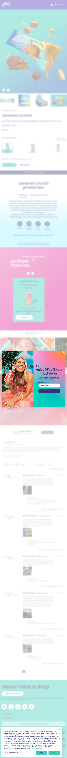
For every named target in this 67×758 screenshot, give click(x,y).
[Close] (60, 729)
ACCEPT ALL (54, 753)
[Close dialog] (63, 352)
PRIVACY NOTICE (23, 746)
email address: (42, 382)
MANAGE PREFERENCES (11, 753)
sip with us (49, 391)
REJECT (41, 753)
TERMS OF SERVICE (36, 748)
